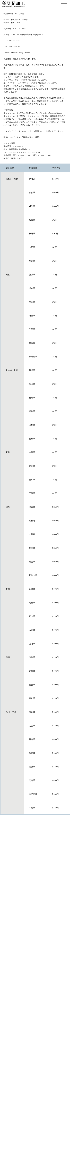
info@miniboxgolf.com (20, 52)
